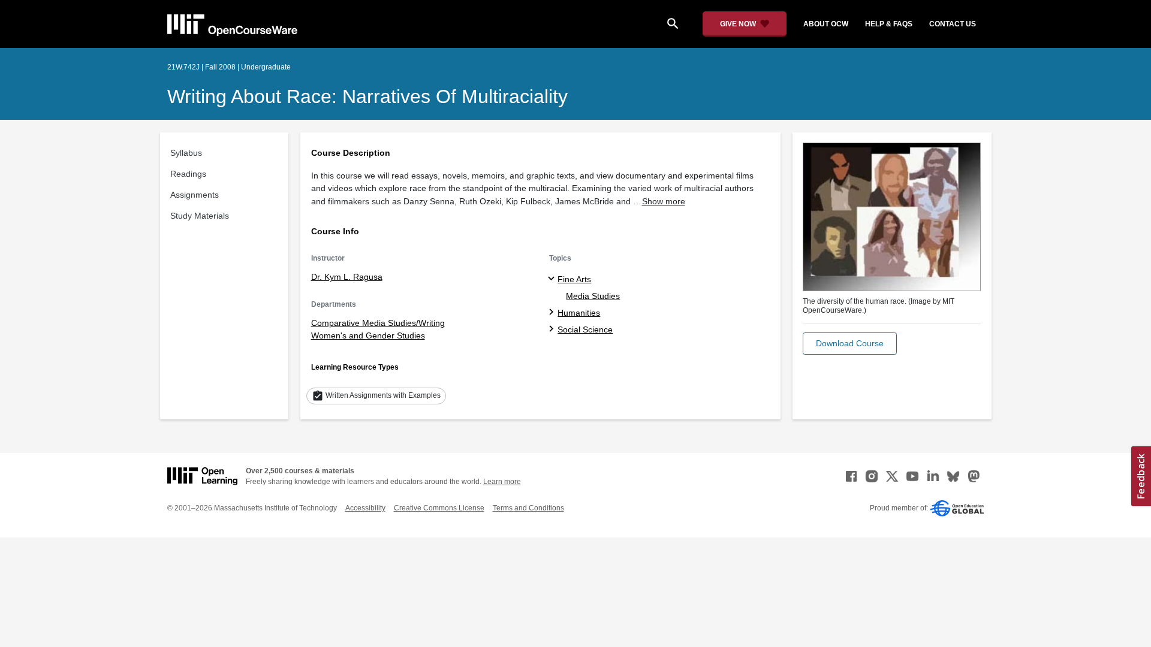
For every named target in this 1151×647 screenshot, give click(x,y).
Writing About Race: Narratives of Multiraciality (367, 96)
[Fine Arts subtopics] (553, 279)
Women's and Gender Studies (368, 335)
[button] (850, 343)
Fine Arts (574, 279)
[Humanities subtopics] (553, 313)
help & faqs (888, 24)
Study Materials (199, 215)
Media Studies (593, 296)
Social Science (585, 329)
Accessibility (365, 508)
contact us (952, 24)
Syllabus (186, 153)
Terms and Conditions (528, 508)
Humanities (579, 313)
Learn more (502, 481)
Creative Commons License (439, 508)
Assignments (194, 194)
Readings (188, 174)
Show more (663, 201)
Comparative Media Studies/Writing (378, 323)
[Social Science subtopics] (553, 329)
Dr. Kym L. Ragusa (346, 277)
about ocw (825, 24)
